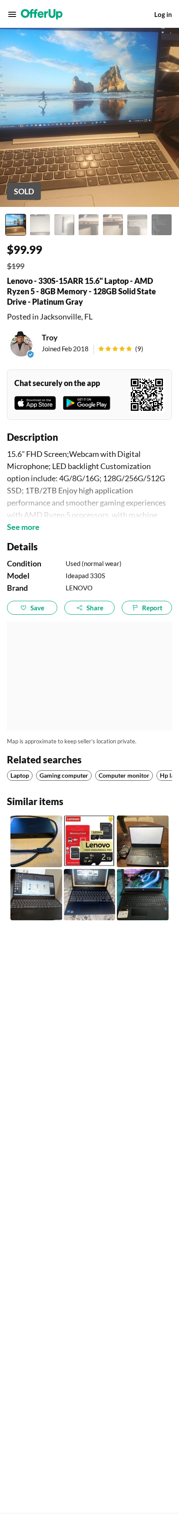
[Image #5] (113, 225)
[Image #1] (15, 225)
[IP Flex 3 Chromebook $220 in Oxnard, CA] (90, 895)
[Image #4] (88, 225)
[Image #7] (161, 225)
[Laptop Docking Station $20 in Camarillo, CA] (36, 841)
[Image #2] (40, 225)
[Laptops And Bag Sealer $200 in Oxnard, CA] (143, 895)
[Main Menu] (12, 14)
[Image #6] (137, 225)
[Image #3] (64, 225)
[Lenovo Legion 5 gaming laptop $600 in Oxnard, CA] (143, 841)
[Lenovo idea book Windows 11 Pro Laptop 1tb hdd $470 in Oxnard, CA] (36, 895)
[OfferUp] (42, 14)
